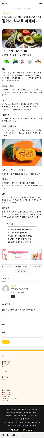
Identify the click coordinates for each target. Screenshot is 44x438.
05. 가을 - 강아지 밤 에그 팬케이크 (20, 242)
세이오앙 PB (5, 401)
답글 (13, 296)
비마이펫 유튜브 (6, 362)
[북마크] (8, 435)
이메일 (4, 332)
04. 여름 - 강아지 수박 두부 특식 (19, 239)
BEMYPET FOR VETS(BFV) (10, 398)
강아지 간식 (7, 266)
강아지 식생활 (27, 9)
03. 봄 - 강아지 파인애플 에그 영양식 (21, 236)
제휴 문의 (4, 379)
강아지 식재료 (21, 266)
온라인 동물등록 (6, 394)
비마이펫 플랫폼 (6, 390)
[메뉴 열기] (40, 2)
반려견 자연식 (22, 271)
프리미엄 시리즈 (19, 9)
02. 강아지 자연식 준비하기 (17, 233)
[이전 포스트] (41, 435)
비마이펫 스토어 (6, 392)
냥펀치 (3, 366)
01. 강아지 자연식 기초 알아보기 (19, 229)
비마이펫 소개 (5, 377)
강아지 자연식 (36, 266)
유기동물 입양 (5, 396)
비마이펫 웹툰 (5, 364)
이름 (3, 325)
